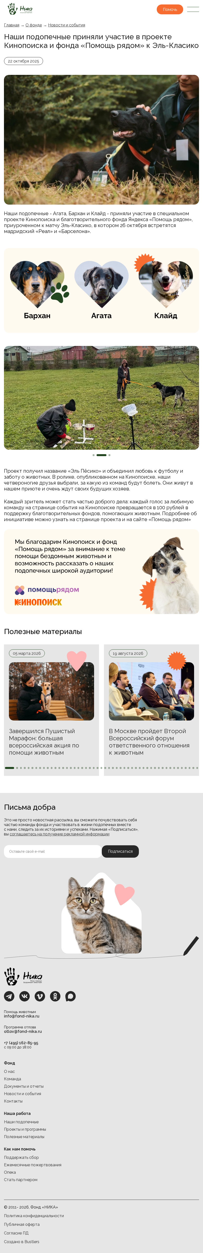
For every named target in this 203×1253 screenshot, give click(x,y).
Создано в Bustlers (21, 1241)
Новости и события (66, 25)
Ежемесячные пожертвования (32, 1165)
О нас (9, 1071)
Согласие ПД (16, 1233)
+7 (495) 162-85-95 (21, 1043)
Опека (10, 1172)
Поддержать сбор (21, 1157)
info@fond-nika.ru (21, 1016)
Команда (12, 1079)
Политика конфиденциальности (34, 1215)
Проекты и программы (25, 1129)
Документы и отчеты (24, 1086)
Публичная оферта (22, 1224)
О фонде (33, 25)
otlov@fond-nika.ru (23, 1031)
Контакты (13, 1101)
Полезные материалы (24, 1136)
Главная (11, 25)
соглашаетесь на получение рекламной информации (59, 834)
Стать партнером (20, 1179)
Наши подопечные (21, 1122)
